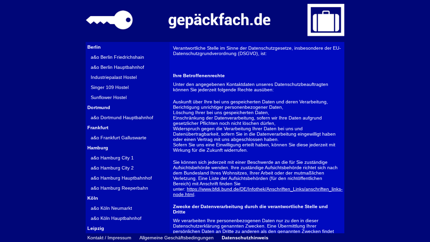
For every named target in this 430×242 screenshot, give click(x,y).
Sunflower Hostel (109, 97)
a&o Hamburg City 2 (112, 168)
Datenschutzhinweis (245, 237)
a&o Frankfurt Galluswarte (118, 137)
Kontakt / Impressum (109, 237)
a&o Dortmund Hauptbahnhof (122, 117)
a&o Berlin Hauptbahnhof (117, 67)
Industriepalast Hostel (114, 77)
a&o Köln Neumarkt (111, 208)
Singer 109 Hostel (110, 87)
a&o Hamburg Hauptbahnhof (121, 178)
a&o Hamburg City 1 (112, 157)
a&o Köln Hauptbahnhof (116, 218)
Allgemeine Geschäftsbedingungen (176, 237)
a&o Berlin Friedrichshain (117, 57)
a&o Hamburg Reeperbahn (119, 188)
